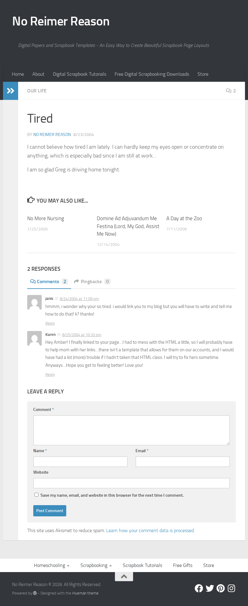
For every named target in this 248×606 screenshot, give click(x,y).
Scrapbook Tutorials (142, 565)
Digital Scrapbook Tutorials (79, 74)
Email (141, 450)
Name (40, 450)
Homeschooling (49, 565)
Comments (51, 281)
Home (18, 74)
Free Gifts (182, 565)
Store (202, 74)
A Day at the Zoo (184, 218)
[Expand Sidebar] (10, 91)
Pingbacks (95, 281)
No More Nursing (45, 218)
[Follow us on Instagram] (231, 588)
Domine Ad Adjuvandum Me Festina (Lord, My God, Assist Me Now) (128, 226)
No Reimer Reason (60, 21)
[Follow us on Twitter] (210, 588)
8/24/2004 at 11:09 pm (79, 298)
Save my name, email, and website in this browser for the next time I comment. (112, 495)
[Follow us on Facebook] (199, 588)
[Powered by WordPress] (35, 593)
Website (40, 472)
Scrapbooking (93, 565)
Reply (50, 323)
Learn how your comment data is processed (150, 530)
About (38, 74)
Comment (43, 409)
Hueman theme (85, 593)
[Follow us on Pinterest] (221, 588)
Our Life (37, 91)
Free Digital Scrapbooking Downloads (152, 74)
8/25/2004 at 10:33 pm (81, 335)
